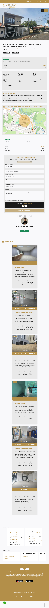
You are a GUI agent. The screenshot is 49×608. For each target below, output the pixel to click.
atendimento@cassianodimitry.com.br (18, 541)
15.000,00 (43, 65)
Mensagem (7, 189)
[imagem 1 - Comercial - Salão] (24, 389)
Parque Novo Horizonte (20, 48)
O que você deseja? (9, 164)
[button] (45, 1)
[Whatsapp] (28, 569)
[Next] (35, 253)
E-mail (6, 179)
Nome (6, 169)
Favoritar (7, 52)
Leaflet (37, 133)
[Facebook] (23, 569)
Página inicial (25, 556)
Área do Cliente (29, 1)
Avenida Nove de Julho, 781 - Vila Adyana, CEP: (34, 534)
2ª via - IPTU (25, 554)
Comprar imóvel (8, 554)
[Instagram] (21, 569)
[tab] (42, 10)
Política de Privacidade (21, 585)
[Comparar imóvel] (36, 248)
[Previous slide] (2, 24)
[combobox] (24, 166)
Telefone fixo (9, 184)
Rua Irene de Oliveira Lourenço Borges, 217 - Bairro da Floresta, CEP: (15, 534)
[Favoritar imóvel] (36, 246)
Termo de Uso (30, 585)
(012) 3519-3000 (38, 1)
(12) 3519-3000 (32, 538)
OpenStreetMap (42, 133)
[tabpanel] (24, 24)
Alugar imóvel (7, 558)
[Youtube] (26, 569)
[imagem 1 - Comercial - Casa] (24, 253)
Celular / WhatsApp (9, 174)
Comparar (16, 52)
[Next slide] (46, 24)
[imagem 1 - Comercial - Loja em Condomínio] (24, 298)
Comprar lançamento (9, 556)
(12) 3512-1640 (13, 539)
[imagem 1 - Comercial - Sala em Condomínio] (24, 434)
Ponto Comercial (11, 48)
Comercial (5, 48)
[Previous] (14, 253)
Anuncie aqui (7, 559)
